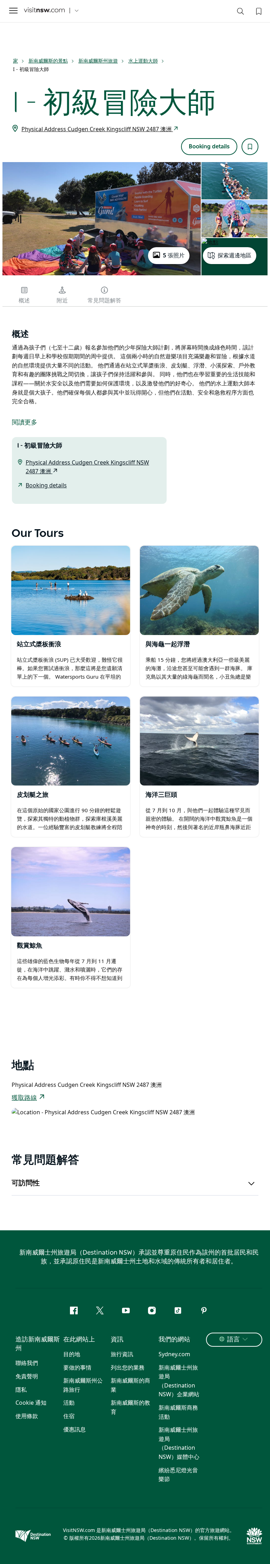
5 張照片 (174, 255)
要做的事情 (77, 1367)
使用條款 (26, 1416)
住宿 (69, 1416)
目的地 (71, 1354)
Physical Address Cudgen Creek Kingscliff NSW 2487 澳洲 (97, 129)
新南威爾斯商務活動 (178, 1412)
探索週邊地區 (234, 255)
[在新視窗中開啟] (70, 590)
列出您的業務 (127, 1367)
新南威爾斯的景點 (48, 60)
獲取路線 (24, 1098)
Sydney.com (174, 1354)
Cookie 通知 (30, 1402)
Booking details (209, 146)
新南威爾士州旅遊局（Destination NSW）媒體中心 (179, 1443)
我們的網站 (174, 1340)
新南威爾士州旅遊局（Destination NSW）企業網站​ (179, 1381)
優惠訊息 (74, 1429)
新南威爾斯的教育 (130, 1407)
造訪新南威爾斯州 (37, 1344)
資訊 (117, 1340)
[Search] (240, 12)
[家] (44, 10)
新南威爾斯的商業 (130, 1385)
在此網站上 (79, 1340)
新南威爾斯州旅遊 (98, 60)
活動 (69, 1402)
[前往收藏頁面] (258, 10)
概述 (24, 300)
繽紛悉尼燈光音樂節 (178, 1474)
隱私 (21, 1389)
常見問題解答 (104, 300)
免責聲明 (26, 1376)
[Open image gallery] (101, 274)
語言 (233, 1340)
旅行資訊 (122, 1354)
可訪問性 (26, 1183)
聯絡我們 (26, 1363)
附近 (62, 300)
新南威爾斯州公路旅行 (83, 1385)
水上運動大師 (143, 60)
